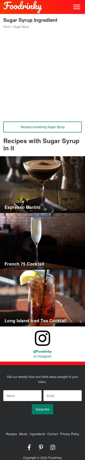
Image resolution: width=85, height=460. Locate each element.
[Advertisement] (42, 73)
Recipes (11, 434)
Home (6, 27)
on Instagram (42, 353)
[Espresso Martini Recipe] (42, 184)
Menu (77, 7)
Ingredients (37, 434)
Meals (23, 434)
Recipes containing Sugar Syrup (42, 127)
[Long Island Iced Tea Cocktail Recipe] (42, 297)
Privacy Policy (69, 434)
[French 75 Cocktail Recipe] (42, 241)
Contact (52, 434)
